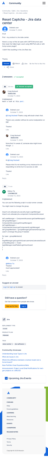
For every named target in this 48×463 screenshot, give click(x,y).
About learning (11, 416)
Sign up (12, 287)
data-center (7, 344)
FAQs (8, 406)
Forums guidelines (12, 409)
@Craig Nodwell (11, 115)
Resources (10, 419)
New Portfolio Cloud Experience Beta (15, 365)
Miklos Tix (11, 191)
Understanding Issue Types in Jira (14, 354)
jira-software (19, 344)
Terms (9, 442)
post (21, 101)
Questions (24, 11)
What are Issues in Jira (10, 357)
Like (7, 130)
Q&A (13, 11)
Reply (4, 178)
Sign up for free (12, 306)
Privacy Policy (11, 439)
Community (15, 3)
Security (9, 445)
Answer (6, 63)
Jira (18, 11)
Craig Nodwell (13, 91)
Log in (5, 287)
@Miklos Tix (10, 263)
